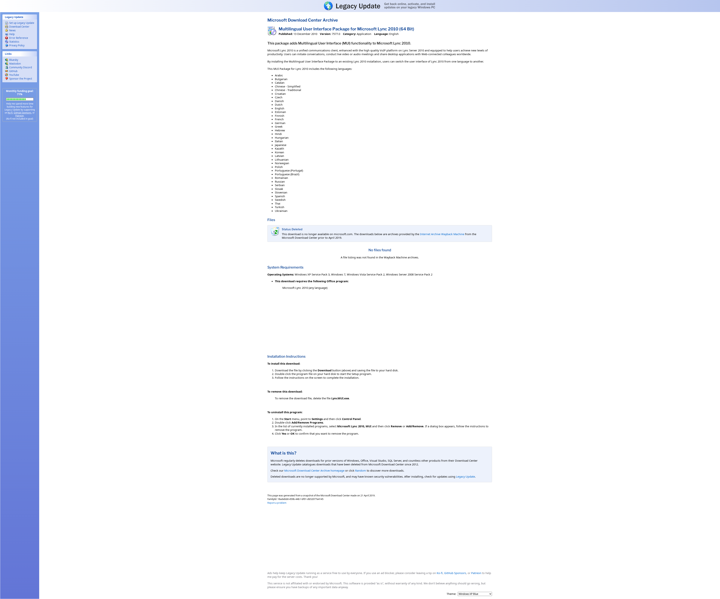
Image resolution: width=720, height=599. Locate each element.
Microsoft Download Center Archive (302, 20)
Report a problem (276, 502)
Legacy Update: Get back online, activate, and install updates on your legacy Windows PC (360, 5)
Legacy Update (465, 476)
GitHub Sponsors (22, 112)
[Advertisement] (19, 184)
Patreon (19, 115)
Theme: (451, 594)
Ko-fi (10, 112)
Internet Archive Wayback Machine (442, 234)
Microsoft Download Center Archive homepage (314, 470)
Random (360, 470)
